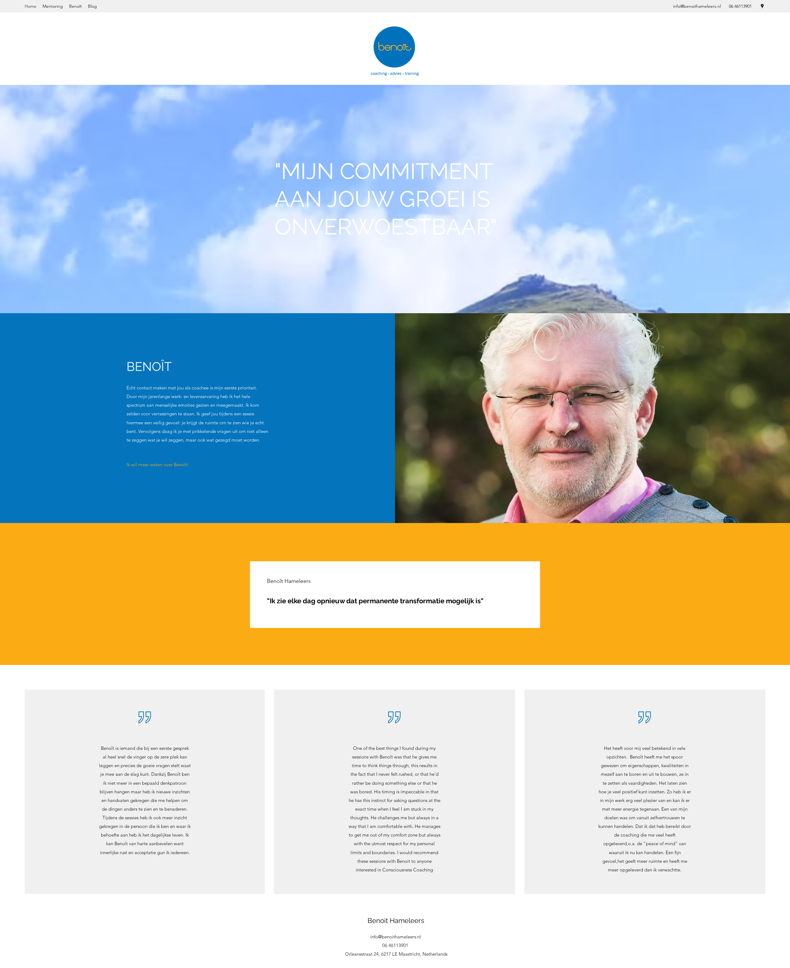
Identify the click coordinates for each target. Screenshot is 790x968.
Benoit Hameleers (396, 920)
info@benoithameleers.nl (697, 6)
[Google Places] (762, 6)
